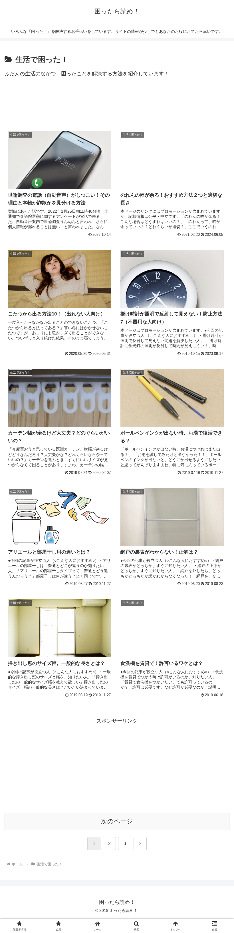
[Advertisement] (117, 106)
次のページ (117, 821)
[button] (216, 795)
